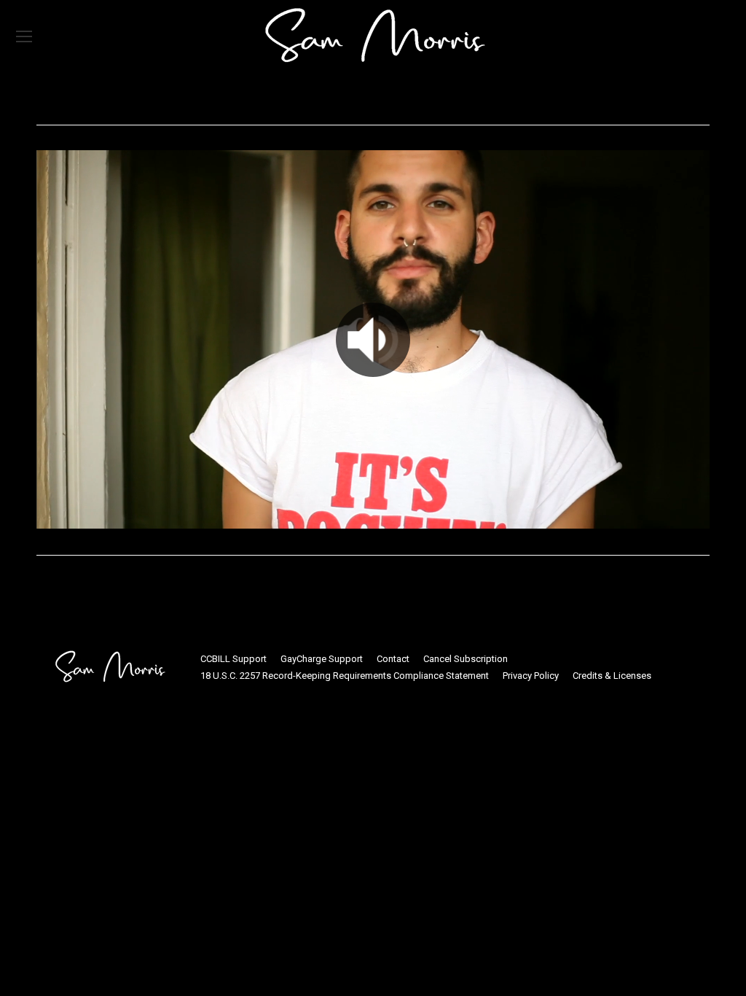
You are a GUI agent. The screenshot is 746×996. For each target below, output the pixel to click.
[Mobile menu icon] (24, 36)
